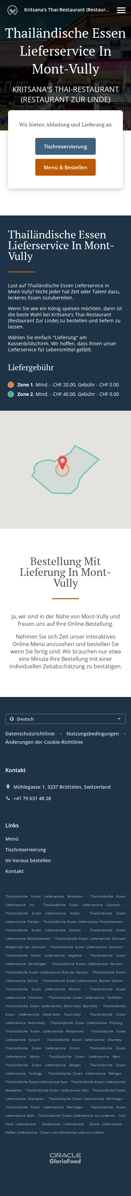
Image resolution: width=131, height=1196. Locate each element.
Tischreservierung (25, 849)
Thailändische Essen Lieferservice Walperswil (44, 1031)
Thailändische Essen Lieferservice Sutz (36, 1081)
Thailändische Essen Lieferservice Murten (43, 989)
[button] (121, 10)
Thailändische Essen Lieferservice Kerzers (87, 963)
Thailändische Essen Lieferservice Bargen (43, 1064)
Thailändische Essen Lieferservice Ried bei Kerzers (46, 972)
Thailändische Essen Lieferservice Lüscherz (82, 904)
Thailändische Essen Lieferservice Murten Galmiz (83, 980)
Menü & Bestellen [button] (65, 167)
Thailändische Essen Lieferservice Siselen (43, 930)
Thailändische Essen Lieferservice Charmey (84, 1039)
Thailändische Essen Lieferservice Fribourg (86, 1022)
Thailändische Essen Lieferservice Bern (85, 1056)
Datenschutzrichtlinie (30, 733)
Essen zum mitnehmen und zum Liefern (72, 1132)
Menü (11, 839)
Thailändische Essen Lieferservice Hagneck (43, 955)
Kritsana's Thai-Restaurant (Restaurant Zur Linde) (70, 9)
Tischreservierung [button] (65, 146)
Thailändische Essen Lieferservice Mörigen (85, 1073)
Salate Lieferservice (107, 1123)
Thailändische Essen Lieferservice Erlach (42, 1048)
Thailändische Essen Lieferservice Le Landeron (76, 1115)
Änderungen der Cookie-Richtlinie (44, 742)
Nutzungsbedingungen (93, 733)
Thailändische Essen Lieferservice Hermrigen (86, 1098)
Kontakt (14, 871)
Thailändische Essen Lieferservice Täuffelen (86, 997)
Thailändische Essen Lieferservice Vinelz (42, 913)
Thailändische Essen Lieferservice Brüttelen (44, 896)
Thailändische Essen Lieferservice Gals (57, 1090)
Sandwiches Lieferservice (64, 1123)
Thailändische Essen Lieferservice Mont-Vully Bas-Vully (51, 1005)
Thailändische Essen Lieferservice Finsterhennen (83, 921)
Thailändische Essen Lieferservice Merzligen (44, 1107)
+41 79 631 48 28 (32, 798)
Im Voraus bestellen (28, 860)
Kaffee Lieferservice (21, 1132)
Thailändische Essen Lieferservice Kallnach (87, 946)
